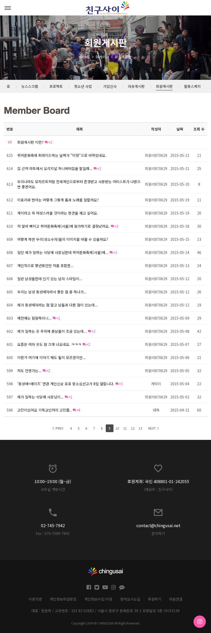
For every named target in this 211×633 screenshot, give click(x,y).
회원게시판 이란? (30, 142)
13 (140, 428)
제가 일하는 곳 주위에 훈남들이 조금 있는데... (52, 331)
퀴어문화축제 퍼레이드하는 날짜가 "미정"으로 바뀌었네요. (61, 155)
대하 (156, 410)
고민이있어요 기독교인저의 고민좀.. (44, 410)
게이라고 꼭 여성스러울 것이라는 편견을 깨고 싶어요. (57, 213)
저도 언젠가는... (29, 370)
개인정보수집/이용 (98, 599)
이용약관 (35, 599)
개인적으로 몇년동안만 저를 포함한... (45, 265)
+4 (78, 410)
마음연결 (175, 599)
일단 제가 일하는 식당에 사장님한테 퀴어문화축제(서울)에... (62, 252)
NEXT (152, 428)
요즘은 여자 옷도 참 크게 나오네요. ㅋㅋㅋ (49, 344)
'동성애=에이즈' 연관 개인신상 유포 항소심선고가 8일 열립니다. (65, 383)
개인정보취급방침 (63, 599)
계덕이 (156, 383)
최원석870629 (156, 155)
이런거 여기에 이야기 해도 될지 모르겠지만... (51, 357)
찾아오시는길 (130, 599)
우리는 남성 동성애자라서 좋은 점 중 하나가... (52, 291)
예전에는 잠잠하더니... (34, 318)
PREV (59, 428)
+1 (58, 318)
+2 (50, 142)
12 (133, 428)
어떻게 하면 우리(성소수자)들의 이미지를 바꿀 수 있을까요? (62, 239)
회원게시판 (123, 56)
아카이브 (102, 56)
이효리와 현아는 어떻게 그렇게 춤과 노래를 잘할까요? (58, 199)
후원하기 (154, 599)
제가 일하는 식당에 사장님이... (40, 396)
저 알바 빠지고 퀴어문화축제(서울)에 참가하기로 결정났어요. (63, 226)
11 (125, 428)
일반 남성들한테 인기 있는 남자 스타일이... (49, 278)
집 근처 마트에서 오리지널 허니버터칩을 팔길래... (54, 168)
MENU (7, 7)
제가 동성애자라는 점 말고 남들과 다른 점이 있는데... (57, 304)
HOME (85, 56)
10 (117, 428)
